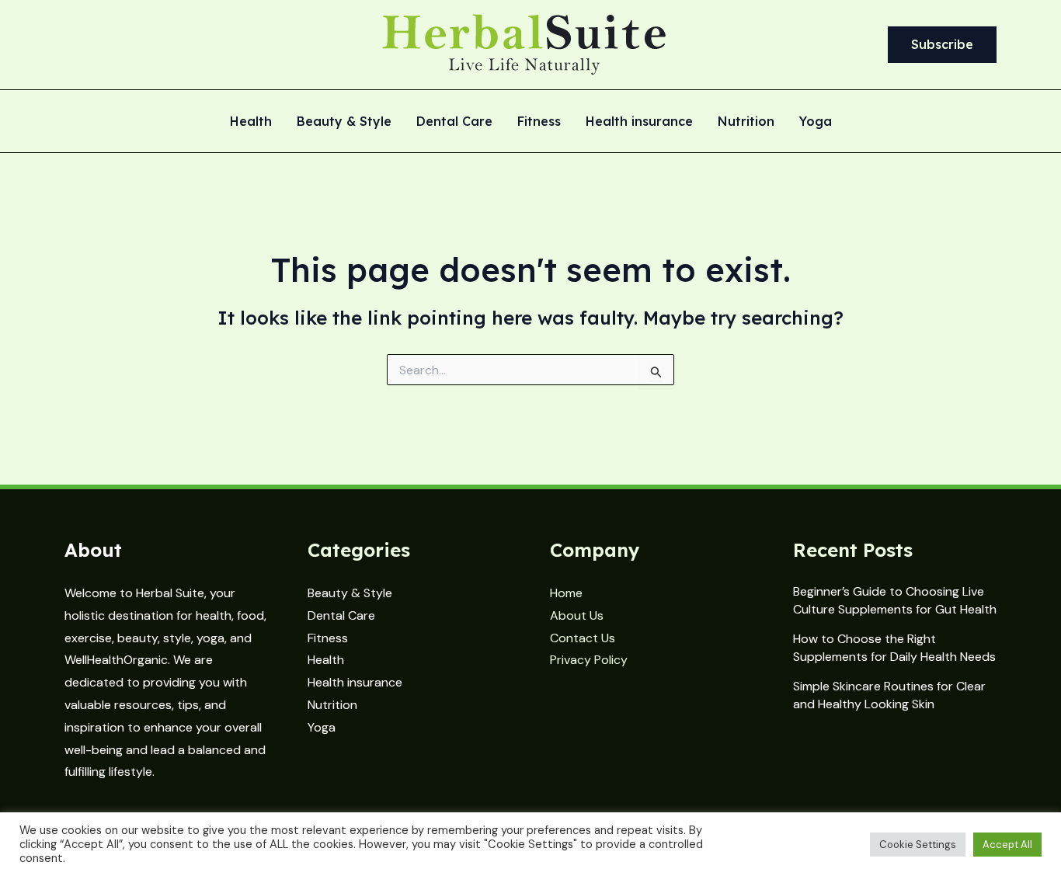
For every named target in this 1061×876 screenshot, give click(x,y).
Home (566, 593)
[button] (942, 45)
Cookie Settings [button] (917, 844)
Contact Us (582, 638)
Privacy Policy (589, 660)
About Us (577, 615)
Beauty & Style (344, 122)
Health (251, 122)
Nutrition (746, 122)
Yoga (815, 122)
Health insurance (639, 122)
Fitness (539, 122)
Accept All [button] (1007, 844)
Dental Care (454, 122)
